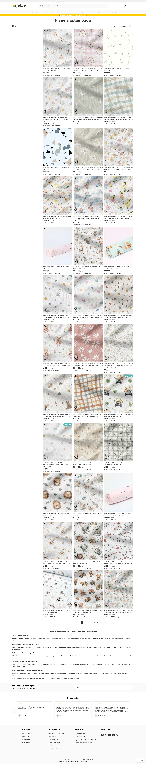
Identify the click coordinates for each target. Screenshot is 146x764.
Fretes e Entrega (53, 739)
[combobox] (71, 6)
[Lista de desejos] (129, 6)
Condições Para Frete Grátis (56, 733)
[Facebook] (102, 735)
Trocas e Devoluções (54, 742)
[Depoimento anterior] (14, 710)
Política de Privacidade (54, 745)
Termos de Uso (52, 736)
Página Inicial (26, 733)
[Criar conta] (131, 687)
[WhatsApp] (117, 735)
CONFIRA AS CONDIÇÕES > (77, 1)
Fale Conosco (26, 736)
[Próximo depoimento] (132, 710)
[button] (123, 26)
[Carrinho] (133, 6)
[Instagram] (106, 735)
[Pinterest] (113, 735)
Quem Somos (26, 739)
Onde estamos (26, 742)
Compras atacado (53, 748)
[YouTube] (109, 735)
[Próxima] (97, 622)
